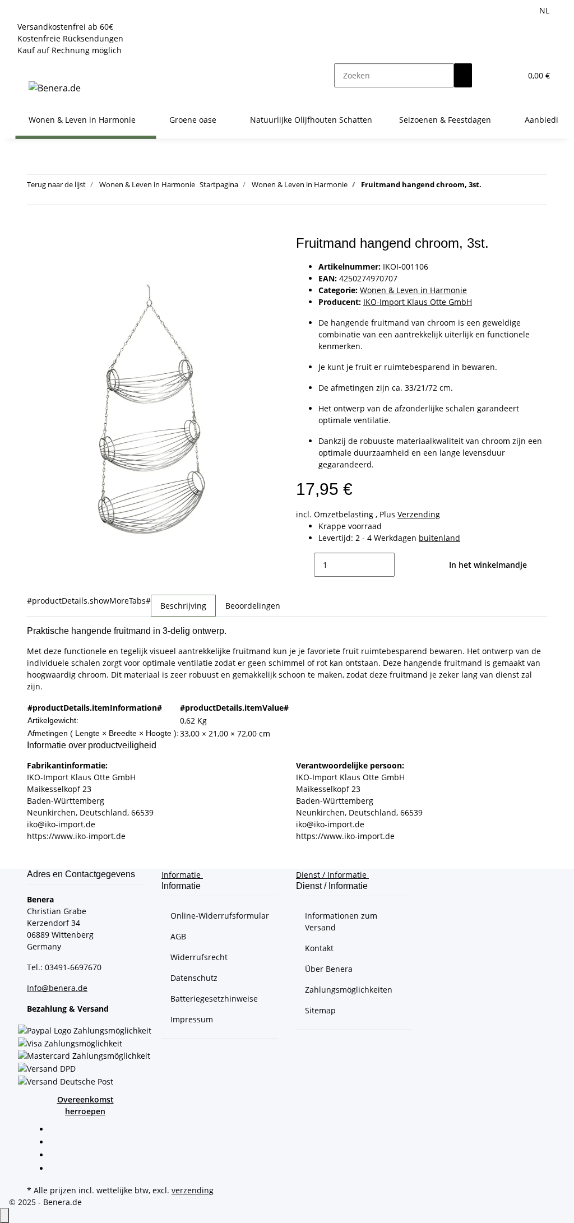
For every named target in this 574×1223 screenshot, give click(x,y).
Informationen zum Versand (341, 921)
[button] (490, 75)
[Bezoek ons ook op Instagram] (58, 1169)
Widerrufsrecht (199, 957)
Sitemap (320, 1010)
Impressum (191, 1019)
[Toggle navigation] (29, 65)
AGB (178, 936)
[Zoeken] (463, 75)
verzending (193, 1190)
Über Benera (329, 968)
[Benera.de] (55, 87)
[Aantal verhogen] (404, 565)
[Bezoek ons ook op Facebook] (58, 1130)
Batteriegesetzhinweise (214, 998)
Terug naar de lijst (56, 184)
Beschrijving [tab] (183, 605)
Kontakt (319, 948)
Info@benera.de (57, 988)
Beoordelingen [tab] (252, 605)
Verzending (418, 514)
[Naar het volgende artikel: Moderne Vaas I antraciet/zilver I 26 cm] (511, 187)
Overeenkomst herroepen (85, 1105)
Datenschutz (193, 977)
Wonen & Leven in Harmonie (413, 290)
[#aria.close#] (36, 247)
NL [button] (545, 10)
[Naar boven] (4, 1215)
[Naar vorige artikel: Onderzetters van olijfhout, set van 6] (490, 187)
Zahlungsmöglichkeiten (348, 989)
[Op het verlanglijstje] (36, 272)
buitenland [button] (439, 537)
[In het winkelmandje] (36, 229)
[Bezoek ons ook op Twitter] (58, 1143)
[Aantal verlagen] (305, 565)
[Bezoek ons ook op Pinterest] (58, 1156)
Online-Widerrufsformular (219, 915)
